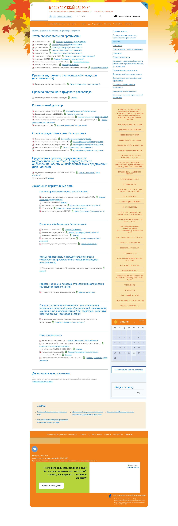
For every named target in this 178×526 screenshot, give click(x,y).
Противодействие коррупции (130, 124)
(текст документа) (79, 42)
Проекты (107, 24)
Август (141, 320)
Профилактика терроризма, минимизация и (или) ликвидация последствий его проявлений (129, 165)
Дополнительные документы (42, 382)
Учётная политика (129, 271)
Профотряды (130, 290)
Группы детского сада (129, 135)
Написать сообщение (51, 486)
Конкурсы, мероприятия (130, 243)
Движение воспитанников (130, 140)
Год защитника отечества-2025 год (130, 300)
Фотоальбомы (118, 24)
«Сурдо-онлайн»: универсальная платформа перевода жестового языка (129, 278)
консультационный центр (129, 202)
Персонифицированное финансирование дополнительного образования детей (130, 229)
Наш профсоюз (130, 197)
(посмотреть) (68, 42)
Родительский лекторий (129, 295)
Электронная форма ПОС (130, 265)
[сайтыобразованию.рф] (144, 6)
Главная (35, 31)
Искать (100, 16)
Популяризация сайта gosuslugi (129, 237)
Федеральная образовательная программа (129, 259)
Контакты (128, 24)
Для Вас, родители (95, 24)
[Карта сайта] (54, 16)
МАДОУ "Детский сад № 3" (69, 8)
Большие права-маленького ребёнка (129, 173)
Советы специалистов (129, 179)
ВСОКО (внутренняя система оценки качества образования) (129, 213)
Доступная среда (130, 207)
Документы (76, 31)
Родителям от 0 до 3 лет (129, 248)
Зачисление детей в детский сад (130, 145)
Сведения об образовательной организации (55, 31)
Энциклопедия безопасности (130, 150)
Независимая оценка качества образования (130, 220)
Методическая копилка (129, 306)
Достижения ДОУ (130, 184)
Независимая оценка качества (129, 369)
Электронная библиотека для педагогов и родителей (130, 190)
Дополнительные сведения (130, 130)
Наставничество (130, 253)
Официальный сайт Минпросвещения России (120, 412)
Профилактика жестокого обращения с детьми (130, 157)
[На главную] (50, 16)
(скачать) (59, 42)
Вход (138, 393)
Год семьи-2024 (129, 285)
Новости (83, 24)
